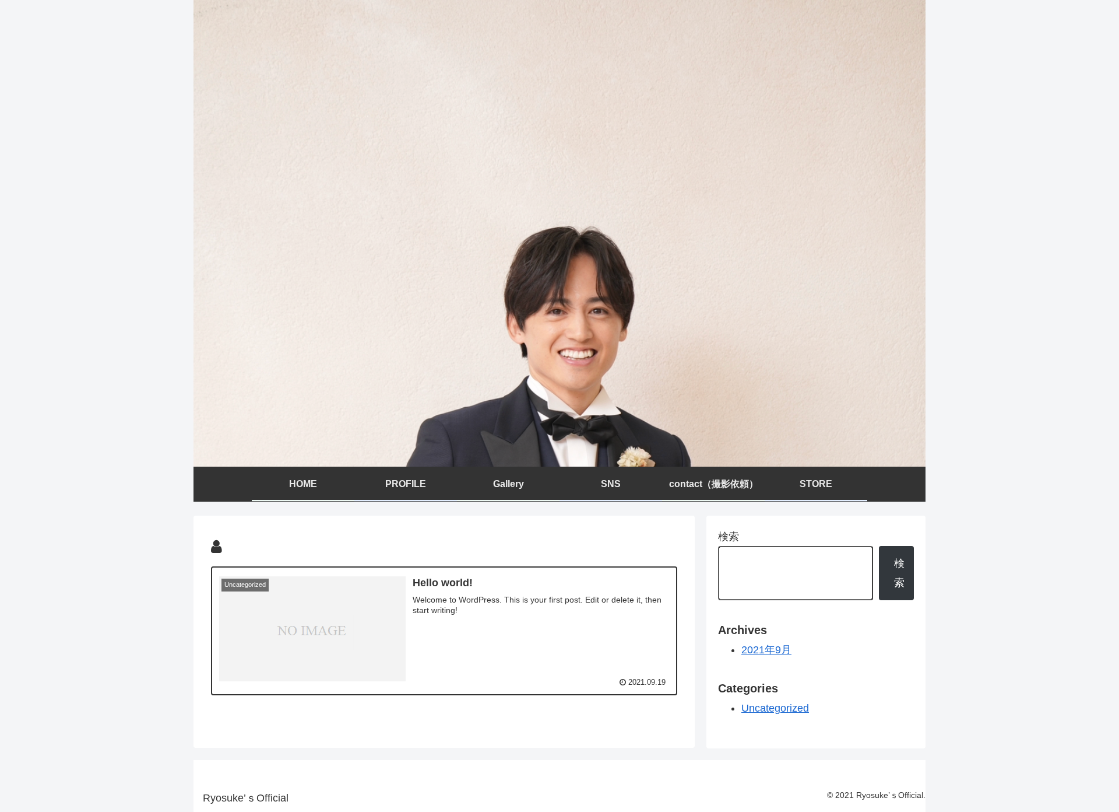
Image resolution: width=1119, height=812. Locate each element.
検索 (728, 536)
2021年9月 (766, 650)
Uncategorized (775, 708)
